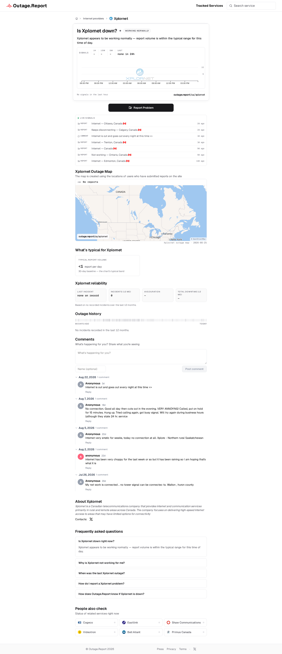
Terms (182, 649)
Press (160, 649)
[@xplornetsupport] (91, 519)
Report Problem (143, 107)
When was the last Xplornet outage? (101, 573)
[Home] (76, 18)
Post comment (194, 369)
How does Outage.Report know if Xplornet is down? (111, 594)
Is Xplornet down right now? (96, 541)
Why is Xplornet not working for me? (101, 563)
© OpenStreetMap (198, 239)
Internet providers (93, 18)
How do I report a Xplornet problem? (101, 583)
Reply (88, 392)
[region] (141, 213)
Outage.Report (30, 6)
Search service (244, 6)
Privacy (171, 649)
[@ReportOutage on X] (194, 649)
